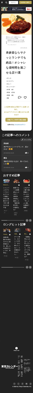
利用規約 (22, 356)
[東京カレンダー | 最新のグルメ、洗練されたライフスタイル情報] (1, 2)
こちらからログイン (19, 124)
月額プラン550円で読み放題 (16, 120)
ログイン (13, 2)
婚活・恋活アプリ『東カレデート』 (27, 363)
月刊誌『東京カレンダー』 (27, 360)
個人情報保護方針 (22, 361)
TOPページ (19, 357)
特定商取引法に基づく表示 (22, 374)
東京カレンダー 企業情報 (19, 374)
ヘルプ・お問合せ (19, 362)
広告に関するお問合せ (19, 367)
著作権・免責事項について (22, 367)
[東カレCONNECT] (16, 9)
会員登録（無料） (25, 2)
